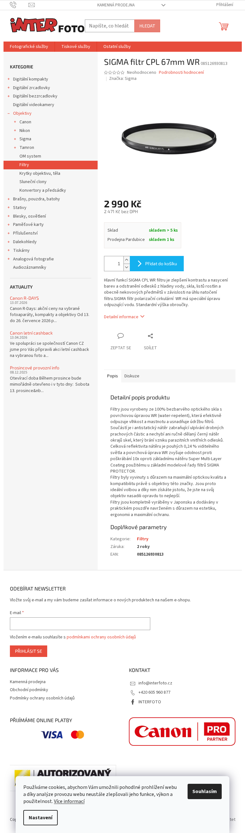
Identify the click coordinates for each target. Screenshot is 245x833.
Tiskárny (21, 250)
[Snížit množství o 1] (126, 267)
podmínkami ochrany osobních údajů (101, 637)
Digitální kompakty (30, 79)
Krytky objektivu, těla (39, 173)
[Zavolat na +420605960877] (19, 5)
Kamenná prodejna (116, 5)
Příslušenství (25, 233)
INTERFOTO (149, 702)
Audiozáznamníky (29, 267)
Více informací (69, 801)
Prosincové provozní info (34, 367)
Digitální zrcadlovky (31, 88)
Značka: (123, 78)
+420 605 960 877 (154, 692)
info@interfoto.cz (155, 683)
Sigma (25, 139)
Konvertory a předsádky (42, 190)
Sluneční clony (33, 182)
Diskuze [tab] (131, 376)
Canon (25, 122)
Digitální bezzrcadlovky (35, 96)
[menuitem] (29, 47)
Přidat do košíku (161, 263)
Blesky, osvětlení (29, 216)
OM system (30, 156)
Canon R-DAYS (24, 298)
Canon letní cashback (31, 332)
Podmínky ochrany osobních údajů (42, 698)
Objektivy (22, 113)
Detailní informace (121, 317)
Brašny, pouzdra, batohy (36, 199)
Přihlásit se (28, 651)
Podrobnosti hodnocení (181, 73)
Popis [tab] (112, 376)
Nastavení (40, 817)
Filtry (24, 165)
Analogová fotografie (33, 259)
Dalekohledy (25, 242)
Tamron (26, 147)
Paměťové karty (28, 224)
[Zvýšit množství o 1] (126, 260)
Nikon (24, 130)
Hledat (147, 25)
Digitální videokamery (33, 105)
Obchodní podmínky (29, 690)
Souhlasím (204, 791)
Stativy (19, 207)
